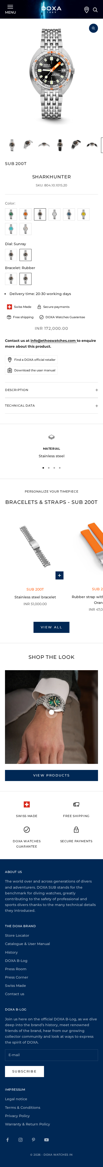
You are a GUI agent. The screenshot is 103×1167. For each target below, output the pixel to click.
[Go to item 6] (92, 145)
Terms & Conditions (22, 1107)
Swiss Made (15, 985)
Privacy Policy (17, 1116)
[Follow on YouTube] (46, 1139)
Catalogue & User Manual (27, 944)
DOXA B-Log (16, 960)
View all (51, 627)
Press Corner (16, 977)
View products (51, 775)
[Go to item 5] (76, 145)
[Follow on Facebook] (7, 1139)
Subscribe (24, 1071)
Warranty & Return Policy (27, 1124)
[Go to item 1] (12, 145)
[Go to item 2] (28, 145)
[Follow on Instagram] (20, 1139)
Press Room (15, 969)
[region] (51, 446)
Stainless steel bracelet (35, 597)
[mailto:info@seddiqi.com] (76, 340)
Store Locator (17, 935)
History (11, 952)
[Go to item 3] (44, 145)
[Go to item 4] (60, 145)
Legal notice (16, 1099)
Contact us (14, 994)
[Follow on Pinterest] (33, 1139)
